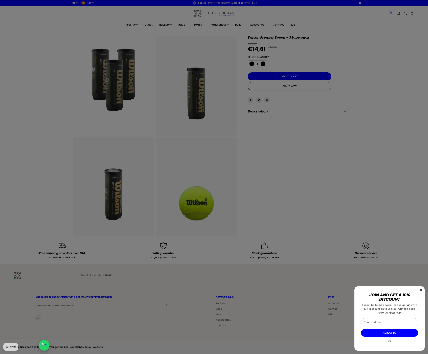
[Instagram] (389, 341)
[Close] (421, 290)
